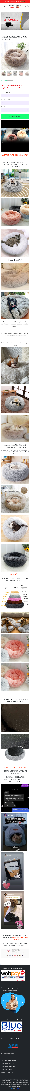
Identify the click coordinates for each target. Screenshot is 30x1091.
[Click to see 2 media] (9, 73)
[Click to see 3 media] (15, 73)
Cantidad (3, 107)
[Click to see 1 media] (3, 73)
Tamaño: (5, 100)
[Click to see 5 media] (27, 73)
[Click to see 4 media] (21, 73)
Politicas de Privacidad (7, 1063)
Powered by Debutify (17, 1086)
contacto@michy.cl (7, 1053)
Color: (5, 92)
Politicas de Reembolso (8, 1066)
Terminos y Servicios (7, 1072)
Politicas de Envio (6, 1069)
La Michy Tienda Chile (15, 1079)
